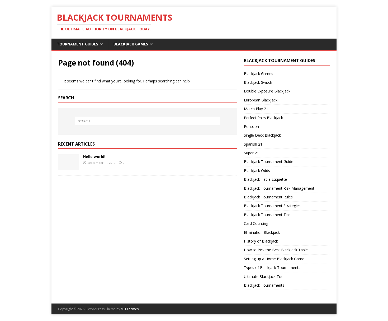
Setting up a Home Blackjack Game (274, 258)
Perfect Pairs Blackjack (263, 117)
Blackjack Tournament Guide (268, 161)
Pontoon (251, 126)
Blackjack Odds (257, 170)
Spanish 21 (253, 144)
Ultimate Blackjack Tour (264, 276)
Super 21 (251, 152)
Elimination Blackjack (262, 232)
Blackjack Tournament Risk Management (279, 188)
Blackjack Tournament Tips (267, 214)
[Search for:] (147, 121)
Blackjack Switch (258, 82)
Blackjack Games (130, 43)
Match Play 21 (256, 108)
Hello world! (94, 156)
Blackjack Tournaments (264, 285)
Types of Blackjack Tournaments (272, 267)
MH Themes (130, 309)
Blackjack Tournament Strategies (272, 205)
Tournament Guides (77, 43)
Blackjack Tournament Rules (268, 196)
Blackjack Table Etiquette (265, 179)
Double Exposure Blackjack (267, 91)
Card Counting (256, 223)
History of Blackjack (261, 241)
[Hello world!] (68, 167)
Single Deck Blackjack (262, 135)
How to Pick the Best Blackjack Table (276, 249)
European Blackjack (260, 100)
